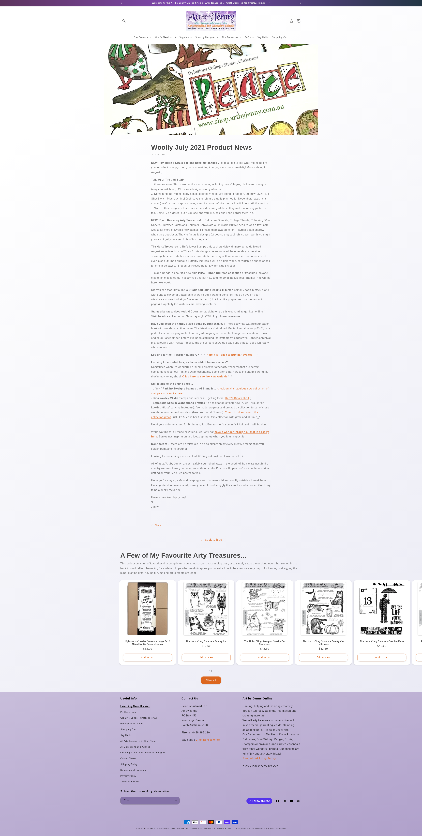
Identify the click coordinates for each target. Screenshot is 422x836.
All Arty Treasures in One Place (138, 741)
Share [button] (157, 525)
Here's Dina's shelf (237, 398)
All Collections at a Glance (135, 746)
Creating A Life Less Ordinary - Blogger (142, 752)
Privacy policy (241, 828)
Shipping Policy (129, 764)
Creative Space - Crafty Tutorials (139, 717)
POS (169, 828)
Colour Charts (128, 758)
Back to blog (213, 539)
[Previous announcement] (121, 3)
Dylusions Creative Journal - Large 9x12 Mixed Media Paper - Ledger (147, 642)
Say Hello (125, 735)
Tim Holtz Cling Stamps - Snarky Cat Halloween (323, 642)
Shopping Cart (128, 729)
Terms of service (224, 828)
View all (211, 680)
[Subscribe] (176, 801)
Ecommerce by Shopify (186, 828)
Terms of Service (129, 781)
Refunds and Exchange (133, 770)
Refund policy (206, 828)
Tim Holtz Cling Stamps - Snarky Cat (206, 641)
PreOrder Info (128, 712)
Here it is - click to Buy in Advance (230, 354)
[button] (124, 21)
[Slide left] (203, 671)
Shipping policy (258, 828)
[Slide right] (218, 671)
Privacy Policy (128, 775)
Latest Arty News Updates (135, 706)
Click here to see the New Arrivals (204, 376)
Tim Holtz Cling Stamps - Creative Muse (382, 641)
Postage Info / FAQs (131, 723)
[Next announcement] (300, 3)
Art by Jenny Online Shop (155, 828)
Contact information (277, 828)
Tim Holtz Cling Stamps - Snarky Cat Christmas (264, 642)
